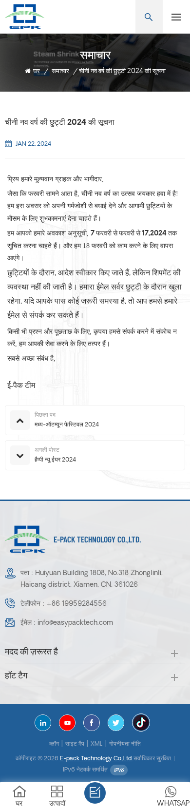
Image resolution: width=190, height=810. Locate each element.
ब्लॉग (54, 744)
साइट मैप (74, 744)
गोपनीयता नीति (125, 744)
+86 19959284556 (76, 604)
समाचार (60, 71)
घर (36, 71)
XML (97, 744)
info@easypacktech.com (75, 623)
